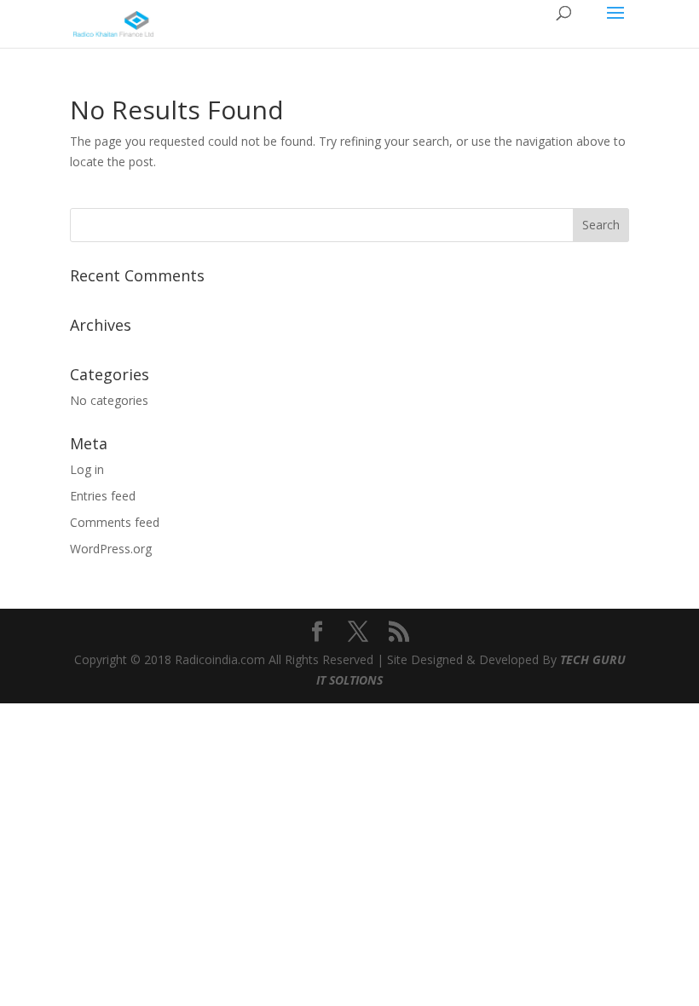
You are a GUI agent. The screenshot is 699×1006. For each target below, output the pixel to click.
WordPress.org (111, 549)
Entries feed (103, 496)
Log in (87, 469)
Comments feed (114, 522)
